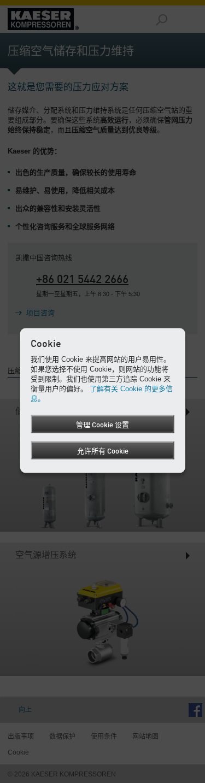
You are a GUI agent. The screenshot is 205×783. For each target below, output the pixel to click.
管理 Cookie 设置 (102, 424)
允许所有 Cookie (102, 451)
